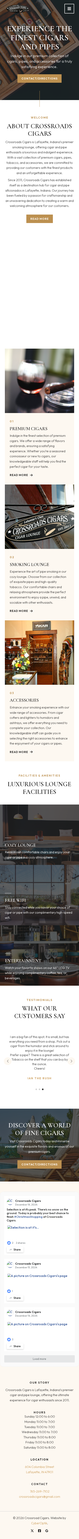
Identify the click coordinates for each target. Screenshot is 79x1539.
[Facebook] (39, 1530)
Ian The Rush (40, 1078)
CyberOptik (39, 1523)
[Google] (46, 1530)
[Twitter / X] (32, 1530)
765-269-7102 (39, 1491)
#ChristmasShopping (28, 1217)
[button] (36, 1089)
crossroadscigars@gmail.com (39, 1497)
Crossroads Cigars (28, 1201)
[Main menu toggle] (69, 8)
